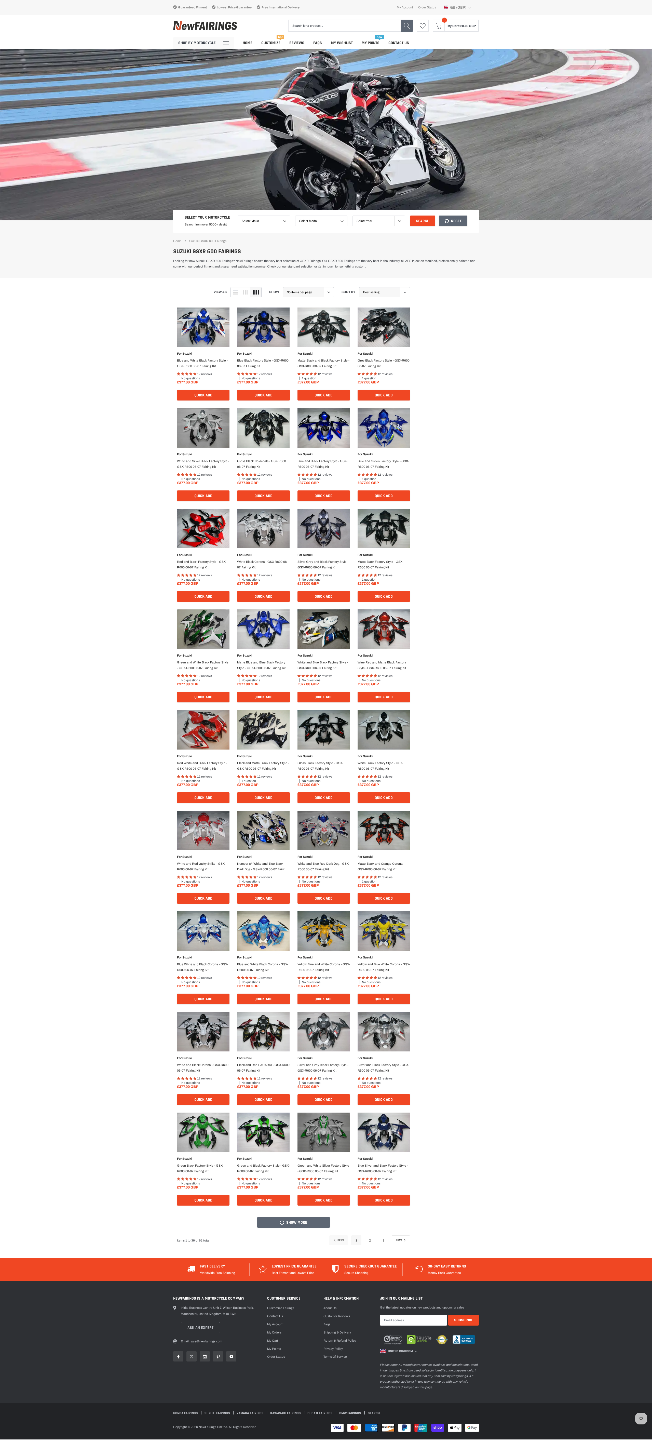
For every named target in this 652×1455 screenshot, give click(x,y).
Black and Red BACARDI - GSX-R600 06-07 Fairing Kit (263, 1067)
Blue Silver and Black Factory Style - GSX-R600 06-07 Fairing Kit (383, 1168)
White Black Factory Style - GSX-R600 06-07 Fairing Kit (380, 765)
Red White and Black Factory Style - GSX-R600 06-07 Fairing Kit (202, 765)
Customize (270, 43)
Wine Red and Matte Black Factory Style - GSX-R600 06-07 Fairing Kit (382, 665)
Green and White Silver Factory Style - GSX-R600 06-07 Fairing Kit (323, 1168)
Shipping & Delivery (337, 1332)
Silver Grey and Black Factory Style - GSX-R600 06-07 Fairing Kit (322, 564)
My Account (405, 7)
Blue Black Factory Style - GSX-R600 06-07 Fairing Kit (263, 363)
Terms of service (335, 1356)
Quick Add (203, 395)
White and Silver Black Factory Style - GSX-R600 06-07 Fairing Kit (203, 464)
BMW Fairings (350, 1413)
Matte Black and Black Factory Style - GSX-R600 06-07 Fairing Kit (323, 363)
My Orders (274, 1332)
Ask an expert (200, 1327)
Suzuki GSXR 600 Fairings (207, 241)
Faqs (317, 43)
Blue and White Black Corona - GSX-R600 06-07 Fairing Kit (262, 967)
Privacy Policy (333, 1349)
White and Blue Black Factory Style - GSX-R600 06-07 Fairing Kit (322, 665)
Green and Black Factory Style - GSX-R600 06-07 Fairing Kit (263, 1168)
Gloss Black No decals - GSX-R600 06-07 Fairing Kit (261, 464)
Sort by (348, 292)
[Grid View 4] (255, 292)
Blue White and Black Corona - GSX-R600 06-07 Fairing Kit (202, 967)
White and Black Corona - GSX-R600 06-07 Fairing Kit (202, 1067)
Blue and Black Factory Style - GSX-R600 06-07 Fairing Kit (322, 464)
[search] (407, 26)
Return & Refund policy (339, 1340)
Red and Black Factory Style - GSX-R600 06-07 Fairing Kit (201, 564)
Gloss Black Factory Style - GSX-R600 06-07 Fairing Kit (320, 765)
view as (220, 292)
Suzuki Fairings (218, 1413)
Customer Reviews (336, 1316)
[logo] (205, 26)
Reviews (296, 43)
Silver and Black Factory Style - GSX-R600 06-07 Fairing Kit (383, 1067)
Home (247, 43)
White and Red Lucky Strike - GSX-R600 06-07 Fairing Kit (201, 866)
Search (422, 221)
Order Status (427, 7)
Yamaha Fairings (250, 1413)
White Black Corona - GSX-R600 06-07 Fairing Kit (262, 564)
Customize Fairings (280, 1308)
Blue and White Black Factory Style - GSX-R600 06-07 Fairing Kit (202, 363)
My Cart (272, 1340)
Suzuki (187, 353)
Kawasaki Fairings (286, 1413)
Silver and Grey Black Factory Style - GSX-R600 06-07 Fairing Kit (322, 1067)
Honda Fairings (186, 1413)
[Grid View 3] (245, 292)
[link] (423, 26)
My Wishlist (342, 43)
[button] (457, 7)
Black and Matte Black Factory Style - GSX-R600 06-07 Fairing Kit (263, 765)
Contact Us (398, 43)
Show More (296, 1222)
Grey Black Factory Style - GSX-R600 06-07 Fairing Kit (384, 363)
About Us (329, 1308)
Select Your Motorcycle (207, 217)
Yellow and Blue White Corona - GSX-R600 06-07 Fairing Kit (384, 967)
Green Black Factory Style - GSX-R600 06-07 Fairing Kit (200, 1168)
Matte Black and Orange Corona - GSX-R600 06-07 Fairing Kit (381, 866)
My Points (370, 43)
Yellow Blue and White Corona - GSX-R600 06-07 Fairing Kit (323, 967)
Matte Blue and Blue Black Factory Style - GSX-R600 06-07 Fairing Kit (261, 665)
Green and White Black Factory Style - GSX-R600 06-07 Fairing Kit (202, 665)
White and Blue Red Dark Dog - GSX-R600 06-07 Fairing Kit (323, 866)
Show (274, 292)
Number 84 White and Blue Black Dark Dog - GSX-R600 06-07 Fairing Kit (262, 867)
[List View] (235, 292)
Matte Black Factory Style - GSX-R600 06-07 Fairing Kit (380, 564)
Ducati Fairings (320, 1413)
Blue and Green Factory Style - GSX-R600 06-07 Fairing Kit (383, 464)
